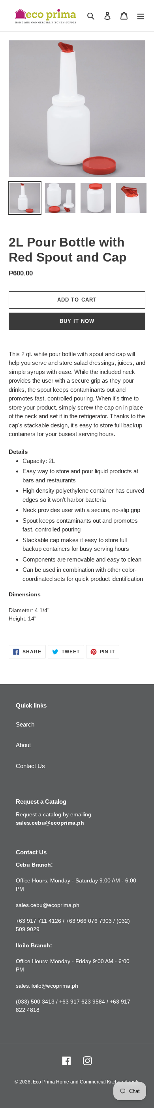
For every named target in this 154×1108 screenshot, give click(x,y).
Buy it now (77, 321)
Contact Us (30, 766)
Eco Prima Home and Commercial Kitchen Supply (86, 1082)
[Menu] (140, 15)
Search (25, 724)
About (23, 745)
